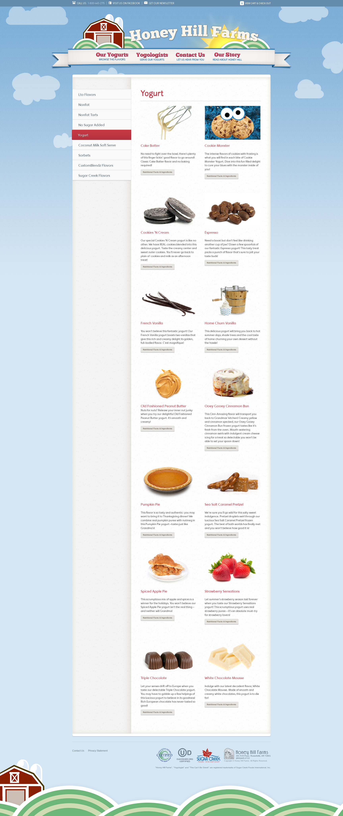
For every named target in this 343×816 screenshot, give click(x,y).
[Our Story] (227, 57)
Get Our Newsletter (161, 3)
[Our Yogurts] (112, 57)
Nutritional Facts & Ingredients (157, 172)
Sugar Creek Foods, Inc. (208, 755)
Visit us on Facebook (126, 3)
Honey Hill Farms (104, 27)
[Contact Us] (190, 57)
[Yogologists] (152, 57)
